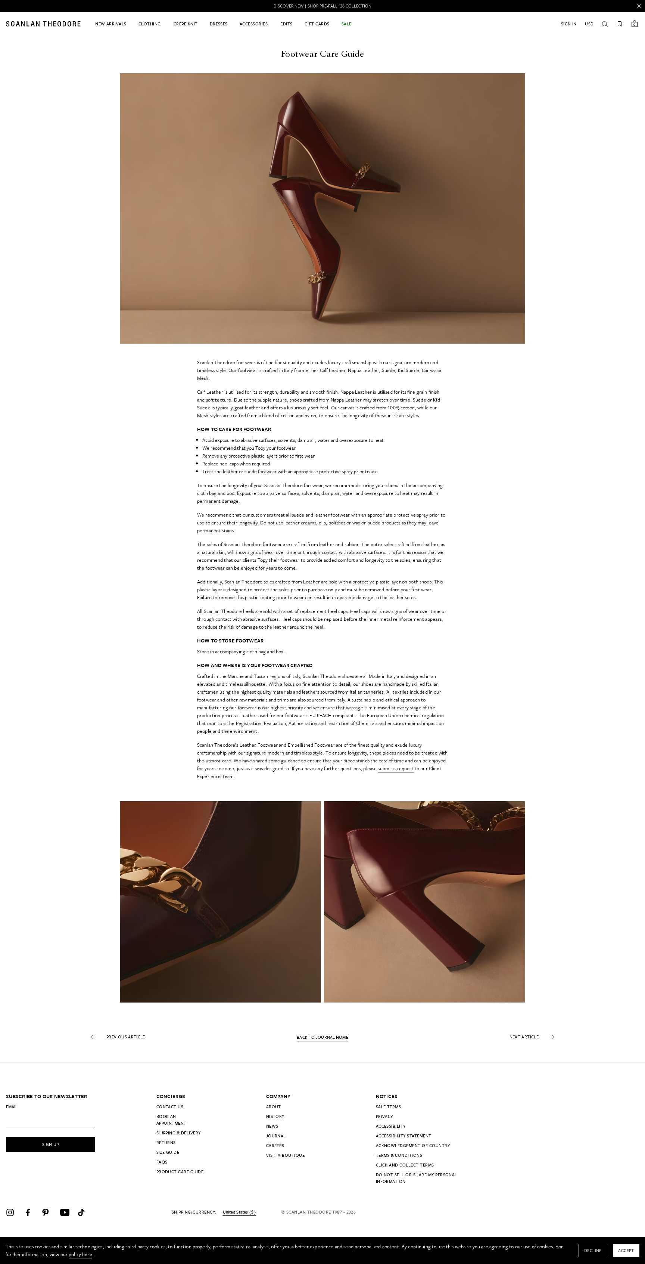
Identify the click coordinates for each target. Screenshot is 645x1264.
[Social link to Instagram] (13, 1212)
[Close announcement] (639, 5)
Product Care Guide (180, 1171)
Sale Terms (388, 1106)
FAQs (162, 1162)
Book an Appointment (171, 1119)
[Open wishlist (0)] (619, 23)
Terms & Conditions (399, 1155)
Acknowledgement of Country (413, 1145)
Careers (275, 1145)
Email (12, 1106)
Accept (626, 1250)
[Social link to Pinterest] (49, 1212)
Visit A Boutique (285, 1155)
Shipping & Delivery (178, 1133)
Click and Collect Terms (405, 1165)
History (275, 1116)
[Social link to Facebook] (31, 1212)
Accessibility (391, 1126)
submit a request (395, 768)
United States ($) (239, 1212)
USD (589, 24)
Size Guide (168, 1152)
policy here (80, 1254)
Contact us (170, 1106)
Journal (276, 1136)
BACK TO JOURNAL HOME (322, 1037)
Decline (593, 1250)
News (272, 1126)
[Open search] (604, 23)
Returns (166, 1142)
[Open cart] (634, 23)
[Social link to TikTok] (85, 1212)
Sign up (50, 1144)
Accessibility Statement (403, 1136)
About (273, 1106)
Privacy (384, 1116)
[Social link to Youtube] (67, 1212)
